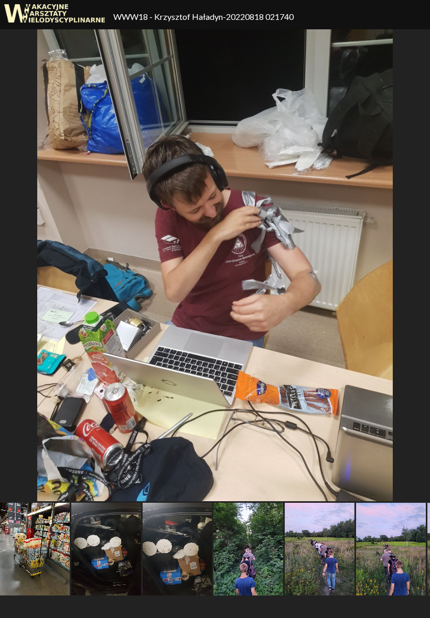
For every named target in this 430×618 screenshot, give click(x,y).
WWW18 (131, 16)
